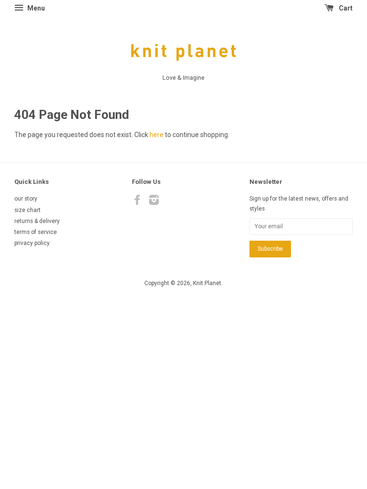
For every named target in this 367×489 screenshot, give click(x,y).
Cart (345, 8)
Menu (35, 8)
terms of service (35, 232)
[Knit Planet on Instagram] (154, 202)
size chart (27, 210)
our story (25, 198)
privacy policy (32, 243)
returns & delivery (37, 221)
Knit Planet (207, 283)
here (156, 134)
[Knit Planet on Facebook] (137, 202)
